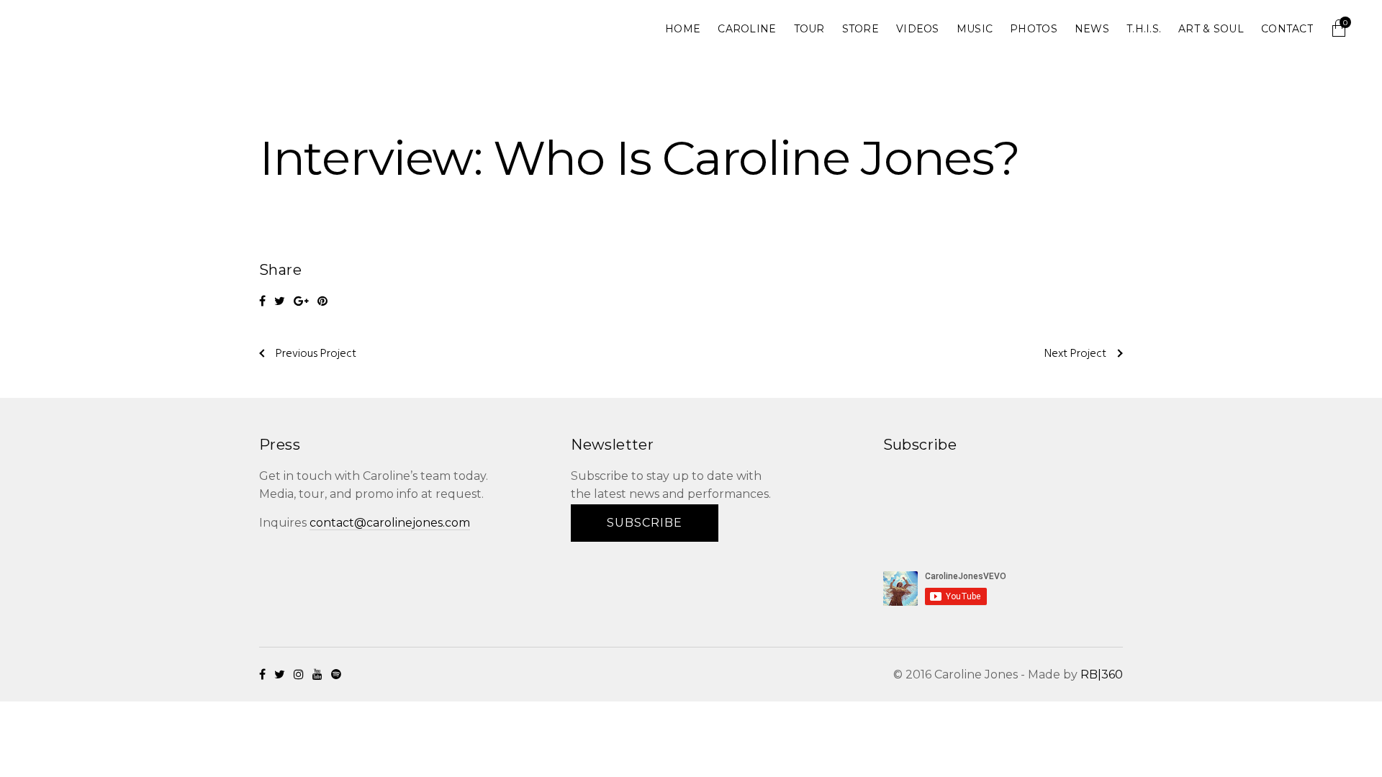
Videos (917, 28)
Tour (809, 28)
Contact (1287, 28)
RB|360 (1101, 674)
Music (975, 28)
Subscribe (644, 523)
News (1092, 28)
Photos (1033, 28)
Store (860, 28)
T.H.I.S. (1143, 28)
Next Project (1075, 354)
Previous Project (316, 354)
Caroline (747, 28)
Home (682, 28)
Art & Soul (1211, 28)
